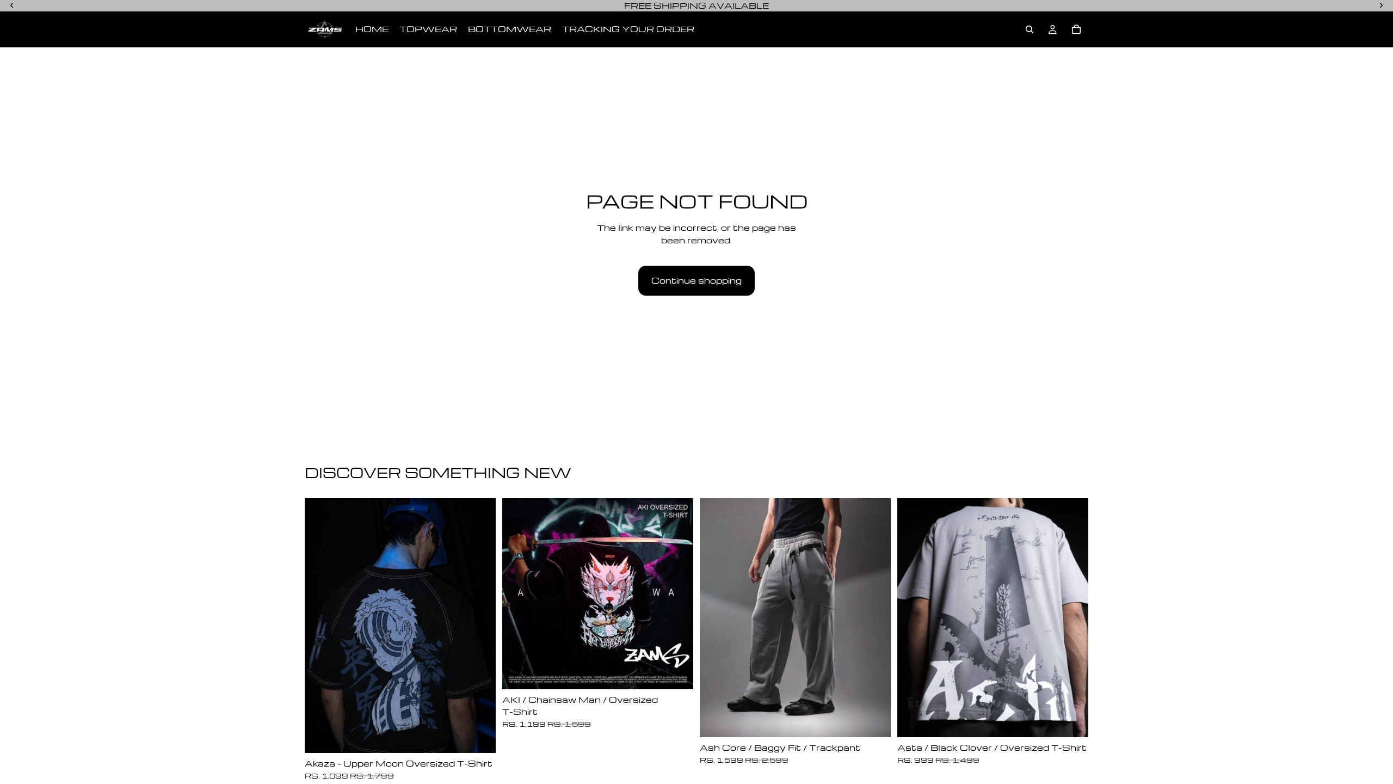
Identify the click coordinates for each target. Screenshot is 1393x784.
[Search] (1029, 29)
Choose (488, 736)
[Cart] (1076, 29)
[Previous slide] (321, 626)
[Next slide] (479, 626)
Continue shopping (696, 280)
